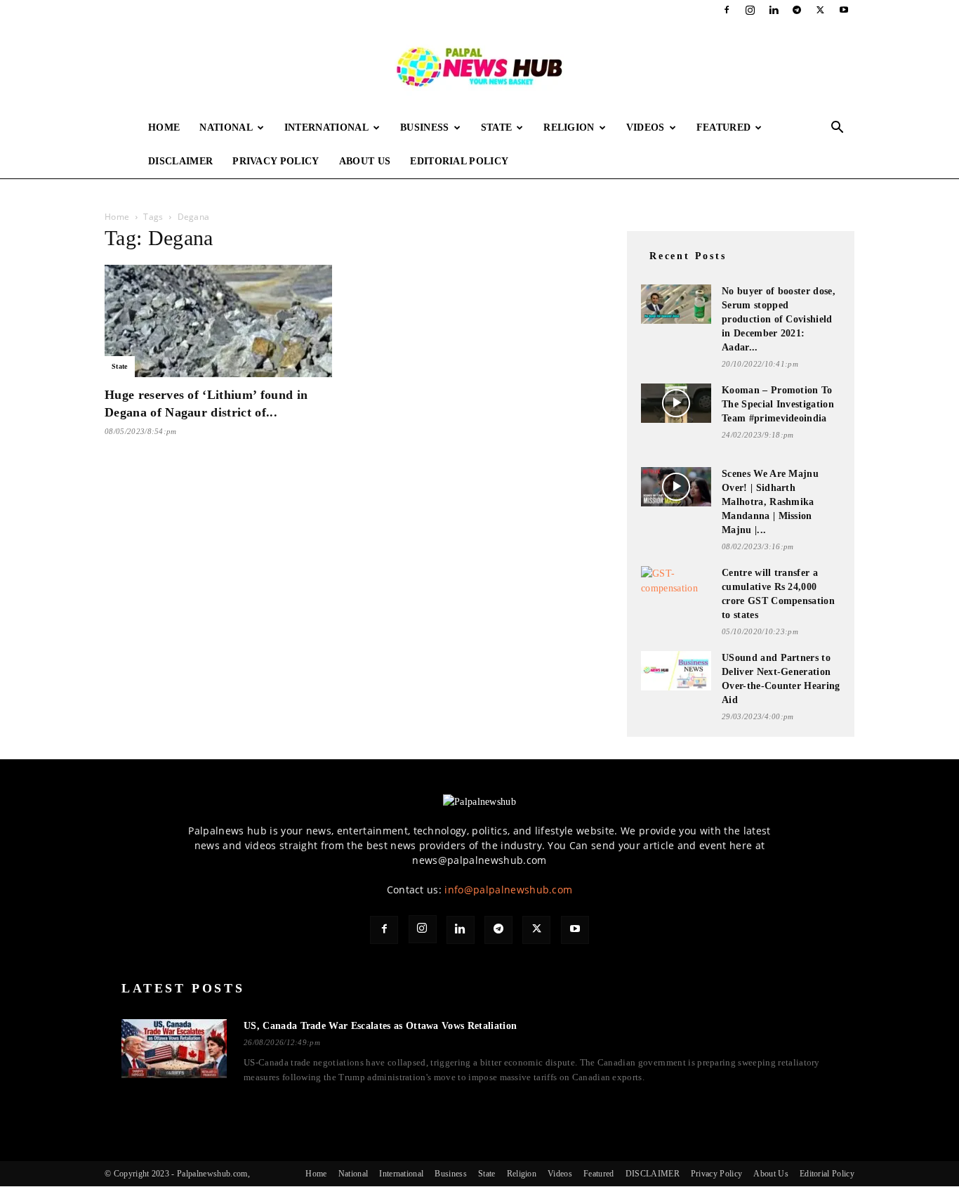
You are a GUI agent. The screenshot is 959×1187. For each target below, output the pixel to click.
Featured (723, 127)
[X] (820, 10)
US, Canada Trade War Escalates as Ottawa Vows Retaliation (380, 1026)
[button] (837, 129)
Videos (645, 127)
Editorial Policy (459, 161)
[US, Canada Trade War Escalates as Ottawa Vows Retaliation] (174, 1048)
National (226, 127)
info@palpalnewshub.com (508, 889)
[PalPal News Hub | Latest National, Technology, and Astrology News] (479, 66)
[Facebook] (726, 10)
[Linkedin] (773, 10)
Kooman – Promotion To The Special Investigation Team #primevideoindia (778, 404)
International (326, 127)
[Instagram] (750, 10)
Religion (569, 127)
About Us (365, 161)
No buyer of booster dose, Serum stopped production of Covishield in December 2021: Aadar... (778, 319)
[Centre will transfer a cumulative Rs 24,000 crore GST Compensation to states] (676, 584)
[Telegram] (796, 10)
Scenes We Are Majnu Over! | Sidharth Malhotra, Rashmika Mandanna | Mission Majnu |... (770, 501)
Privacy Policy (275, 161)
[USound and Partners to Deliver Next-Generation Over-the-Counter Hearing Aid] (676, 670)
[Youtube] (843, 10)
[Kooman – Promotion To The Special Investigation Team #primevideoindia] (676, 403)
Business (424, 127)
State (496, 127)
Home (164, 127)
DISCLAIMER (180, 161)
